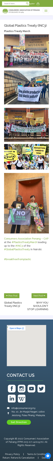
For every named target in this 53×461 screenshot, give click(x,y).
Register (31, 4)
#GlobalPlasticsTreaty (17, 249)
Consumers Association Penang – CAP (26, 238)
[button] (19, 422)
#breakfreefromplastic (17, 259)
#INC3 (19, 245)
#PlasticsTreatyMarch (24, 242)
